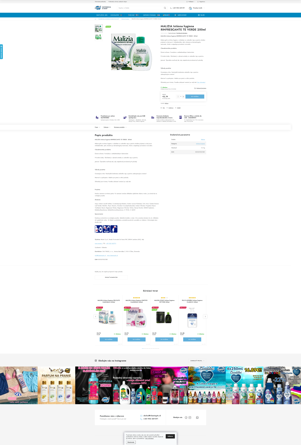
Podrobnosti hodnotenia (181, 33)
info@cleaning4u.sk (100, 255)
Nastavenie (131, 442)
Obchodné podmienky (100, 1)
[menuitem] (102, 15)
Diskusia (106, 127)
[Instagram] (190, 417)
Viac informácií (149, 438)
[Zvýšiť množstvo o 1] (183, 96)
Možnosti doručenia (201, 88)
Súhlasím (170, 436)
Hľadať (165, 8)
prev (96, 316)
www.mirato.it (98, 243)
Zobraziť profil (196, 360)
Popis (96, 127)
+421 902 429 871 (178, 8)
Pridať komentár (111, 277)
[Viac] (201, 15)
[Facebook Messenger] (193, 417)
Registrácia (202, 1)
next (205, 316)
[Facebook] (186, 417)
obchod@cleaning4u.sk (152, 416)
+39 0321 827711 (111, 243)
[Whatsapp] (197, 417)
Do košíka (195, 96)
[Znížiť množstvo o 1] (178, 96)
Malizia (166, 103)
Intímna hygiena (200, 144)
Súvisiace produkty (119, 127)
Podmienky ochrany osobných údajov (118, 1)
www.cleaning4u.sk (112, 255)
